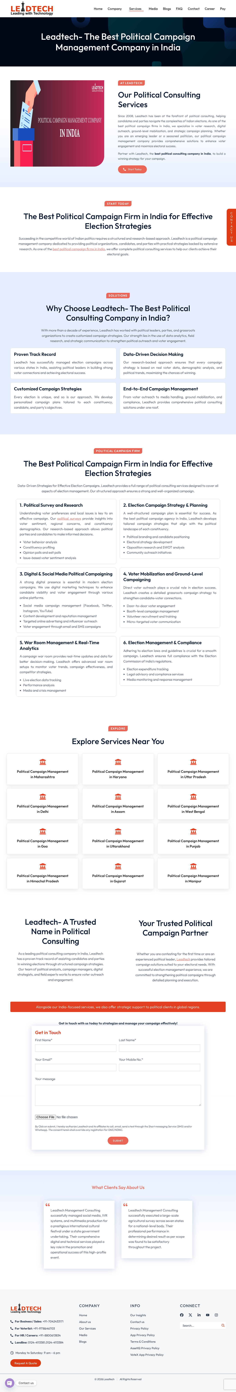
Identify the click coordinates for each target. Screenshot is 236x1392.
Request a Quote (26, 1363)
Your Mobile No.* (131, 1059)
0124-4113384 (54, 1342)
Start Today (118, 203)
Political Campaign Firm (118, 451)
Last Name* (127, 1040)
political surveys (69, 518)
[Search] (223, 1325)
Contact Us (231, 227)
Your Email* (43, 1059)
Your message (45, 1079)
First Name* (43, 1040)
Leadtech (183, 959)
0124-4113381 (36, 1342)
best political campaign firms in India (79, 249)
